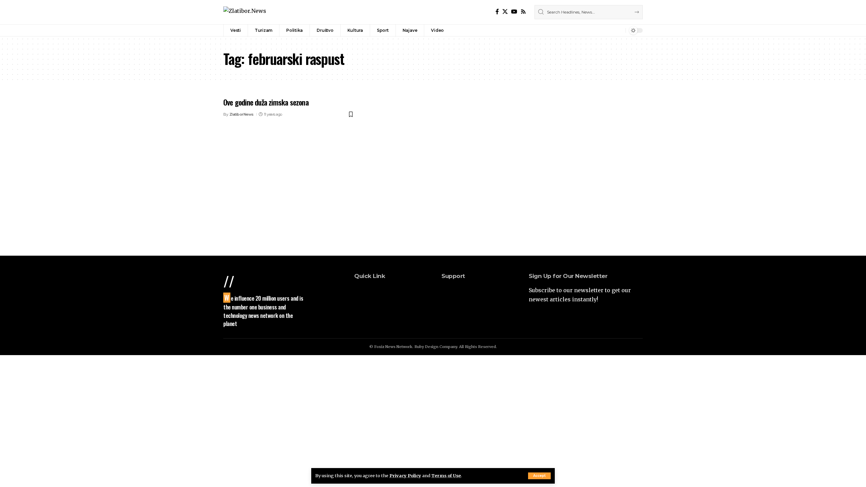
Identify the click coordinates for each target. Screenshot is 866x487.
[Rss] (523, 11)
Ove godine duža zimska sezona (266, 102)
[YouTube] (514, 11)
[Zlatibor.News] (244, 12)
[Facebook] (497, 11)
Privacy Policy (405, 475)
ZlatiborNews (241, 114)
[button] (539, 475)
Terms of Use (446, 475)
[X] (505, 11)
